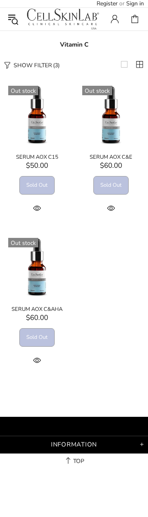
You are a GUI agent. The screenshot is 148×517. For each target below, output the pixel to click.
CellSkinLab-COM (62, 19)
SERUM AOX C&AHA (37, 309)
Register (107, 3)
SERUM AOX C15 (37, 157)
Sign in (135, 3)
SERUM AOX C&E (111, 157)
